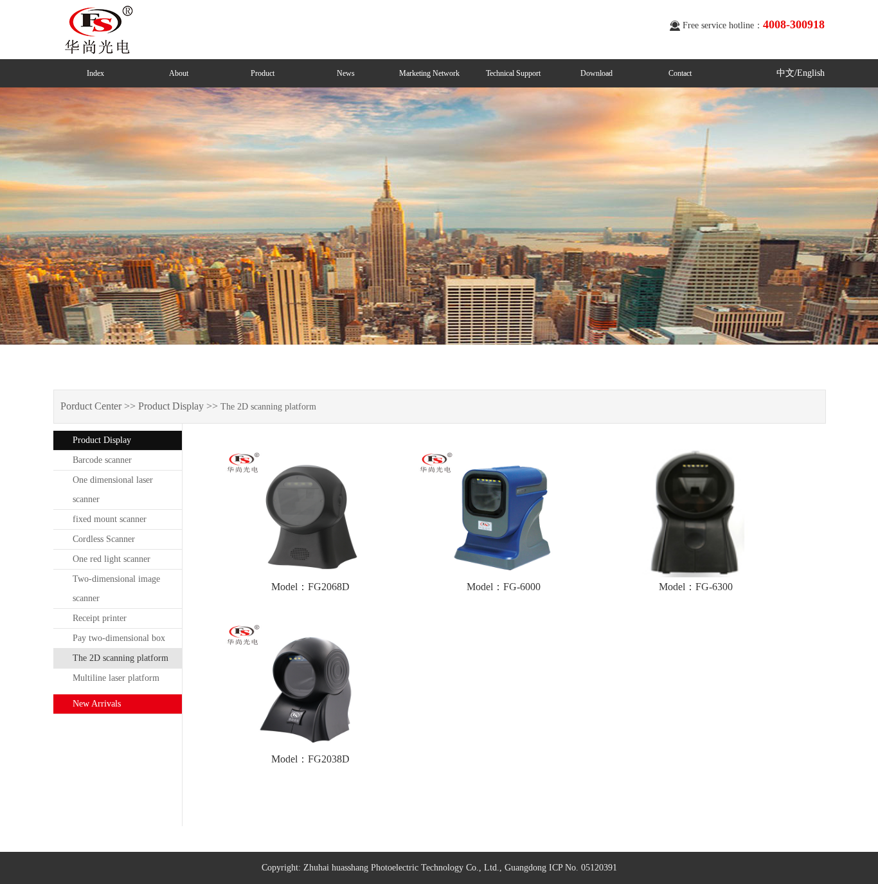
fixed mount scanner (110, 519)
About (178, 73)
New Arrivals (97, 703)
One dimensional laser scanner (113, 489)
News (346, 73)
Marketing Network (429, 73)
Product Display (102, 440)
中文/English (800, 73)
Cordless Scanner (104, 539)
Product (262, 73)
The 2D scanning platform (120, 658)
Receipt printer (100, 618)
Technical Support (513, 73)
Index (95, 73)
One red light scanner (111, 559)
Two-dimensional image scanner (116, 588)
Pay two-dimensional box (119, 638)
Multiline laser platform (116, 678)
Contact (680, 73)
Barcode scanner (102, 460)
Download (596, 73)
